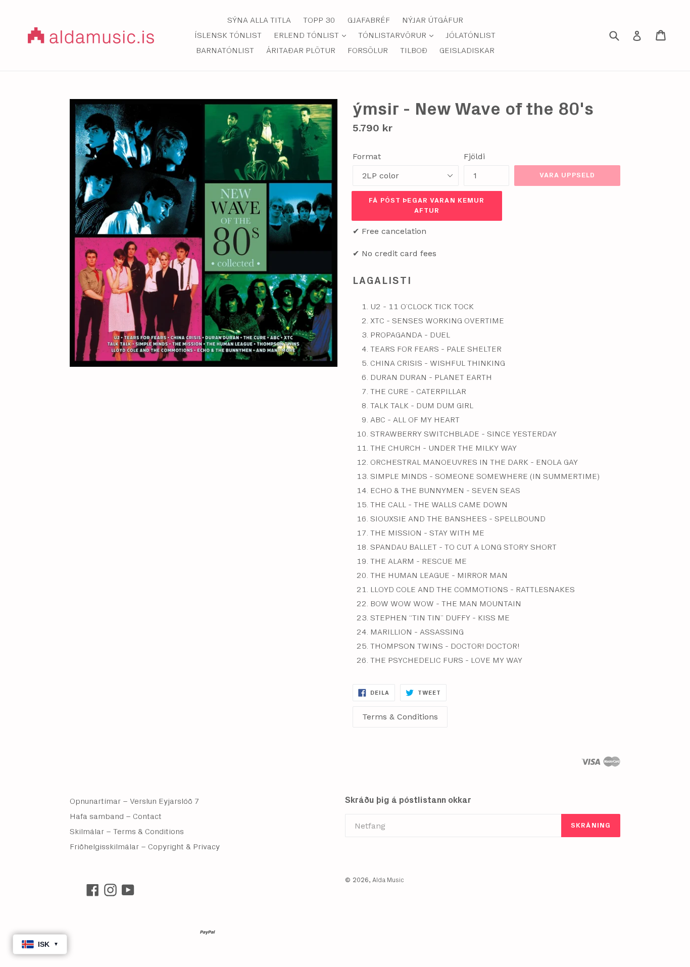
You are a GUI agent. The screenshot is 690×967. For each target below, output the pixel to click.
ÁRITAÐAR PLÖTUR (300, 50)
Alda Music (388, 880)
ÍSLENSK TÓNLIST (228, 35)
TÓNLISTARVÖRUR (398, 35)
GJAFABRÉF (369, 20)
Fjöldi (474, 156)
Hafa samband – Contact (116, 816)
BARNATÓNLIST (225, 50)
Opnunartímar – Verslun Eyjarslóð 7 (135, 801)
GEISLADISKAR (467, 50)
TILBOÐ (413, 50)
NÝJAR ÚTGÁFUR (432, 20)
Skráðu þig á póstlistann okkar (408, 800)
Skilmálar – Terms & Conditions (127, 832)
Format (367, 156)
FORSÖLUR (368, 50)
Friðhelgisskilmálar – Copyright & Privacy (145, 847)
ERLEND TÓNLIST (312, 35)
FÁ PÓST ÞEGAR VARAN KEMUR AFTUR (426, 205)
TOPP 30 (319, 20)
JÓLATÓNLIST (471, 35)
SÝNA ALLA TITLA (259, 20)
